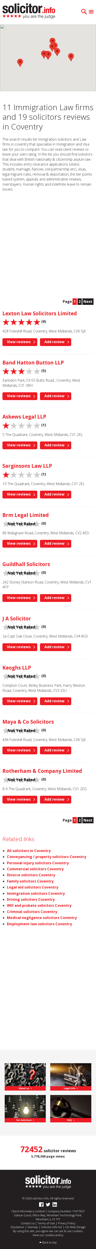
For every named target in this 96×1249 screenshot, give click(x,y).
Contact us (28, 1223)
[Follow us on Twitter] (48, 1204)
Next (87, 301)
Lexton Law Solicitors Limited (39, 313)
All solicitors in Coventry (29, 850)
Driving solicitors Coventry (31, 899)
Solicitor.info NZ (51, 1227)
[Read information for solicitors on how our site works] (25, 1108)
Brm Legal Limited (25, 515)
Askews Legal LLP (24, 416)
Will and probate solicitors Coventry (39, 905)
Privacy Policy (66, 1223)
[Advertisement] (48, 245)
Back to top (49, 1242)
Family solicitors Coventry (30, 881)
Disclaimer (17, 1227)
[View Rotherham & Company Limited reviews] (21, 779)
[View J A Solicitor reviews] (21, 626)
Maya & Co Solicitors (28, 721)
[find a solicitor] (48, 1182)
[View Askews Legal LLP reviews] (21, 425)
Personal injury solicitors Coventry (38, 862)
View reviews (19, 341)
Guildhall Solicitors (26, 564)
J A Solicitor (16, 618)
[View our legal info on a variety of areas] (70, 1076)
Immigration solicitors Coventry (36, 893)
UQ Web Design (75, 1227)
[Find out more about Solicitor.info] (25, 1076)
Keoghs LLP (16, 667)
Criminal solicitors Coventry (32, 911)
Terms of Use (46, 1223)
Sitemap (32, 1227)
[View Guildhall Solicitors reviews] (21, 572)
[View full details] (70, 1108)
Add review (54, 341)
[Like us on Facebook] (41, 1204)
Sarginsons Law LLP (27, 465)
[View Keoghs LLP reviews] (21, 675)
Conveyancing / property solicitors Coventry (46, 856)
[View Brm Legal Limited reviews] (21, 523)
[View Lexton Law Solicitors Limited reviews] (21, 321)
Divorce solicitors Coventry (31, 874)
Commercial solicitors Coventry (35, 868)
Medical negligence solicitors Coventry (42, 917)
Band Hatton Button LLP (33, 362)
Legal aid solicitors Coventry (32, 887)
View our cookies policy (48, 1235)
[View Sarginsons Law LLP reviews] (21, 474)
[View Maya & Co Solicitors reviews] (21, 730)
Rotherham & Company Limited (42, 770)
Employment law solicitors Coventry (39, 923)
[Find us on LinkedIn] (54, 1204)
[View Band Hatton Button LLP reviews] (21, 370)
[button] (57, 52)
